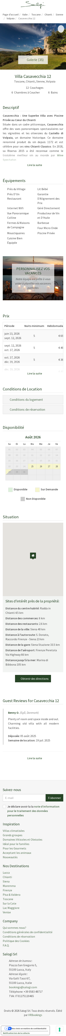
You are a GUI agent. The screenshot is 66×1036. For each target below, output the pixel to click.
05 (41, 449)
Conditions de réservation (26, 409)
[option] (33, 459)
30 (17, 471)
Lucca (6, 872)
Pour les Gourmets (14, 848)
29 (9, 471)
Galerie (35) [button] (34, 59)
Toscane (8, 899)
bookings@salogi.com (23, 987)
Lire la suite (34, 165)
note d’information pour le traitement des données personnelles (33, 811)
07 (57, 449)
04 (32, 449)
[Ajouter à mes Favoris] (61, 29)
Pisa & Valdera (11, 894)
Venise (7, 912)
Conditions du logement (25, 399)
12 (41, 455)
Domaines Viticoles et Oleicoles (22, 839)
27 (49, 466)
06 (49, 449)
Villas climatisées (14, 831)
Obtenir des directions (34, 678)
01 (9, 449)
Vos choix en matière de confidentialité (29, 1028)
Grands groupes (12, 835)
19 (41, 460)
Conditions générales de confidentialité (27, 932)
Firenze (7, 890)
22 (9, 466)
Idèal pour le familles (16, 844)
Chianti (7, 877)
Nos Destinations (16, 866)
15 (9, 460)
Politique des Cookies (16, 941)
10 (24, 455)
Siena (6, 881)
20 (49, 460)
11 (32, 455)
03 (24, 449)
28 (57, 466)
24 (24, 466)
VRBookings (35, 1015)
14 (57, 455)
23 (17, 466)
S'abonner (54, 798)
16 (17, 460)
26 (41, 466)
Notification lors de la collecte (16, 1033)
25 (32, 466)
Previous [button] (3, 459)
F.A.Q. (6, 945)
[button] (5, 46)
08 (9, 455)
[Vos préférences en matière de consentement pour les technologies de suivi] (59, 1029)
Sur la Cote (9, 903)
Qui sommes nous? (14, 927)
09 (17, 455)
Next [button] (62, 459)
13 (49, 455)
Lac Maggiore (11, 908)
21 (57, 460)
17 (24, 460)
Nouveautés (10, 857)
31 (24, 471)
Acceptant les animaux (17, 853)
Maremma (9, 886)
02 (17, 449)
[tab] (33, 399)
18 (32, 460)
